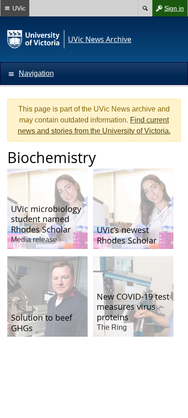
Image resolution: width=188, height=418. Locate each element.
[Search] (145, 8)
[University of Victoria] (33, 39)
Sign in (168, 10)
